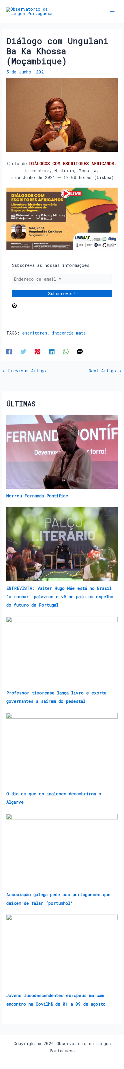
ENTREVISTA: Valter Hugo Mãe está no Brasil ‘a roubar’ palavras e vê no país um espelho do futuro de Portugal (59, 597)
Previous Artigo (24, 371)
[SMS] (80, 351)
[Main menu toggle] (112, 11)
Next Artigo (105, 371)
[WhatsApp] (66, 351)
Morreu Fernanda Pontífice (37, 495)
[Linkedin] (52, 351)
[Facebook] (9, 351)
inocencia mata (69, 333)
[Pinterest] (37, 351)
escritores (34, 333)
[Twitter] (23, 351)
